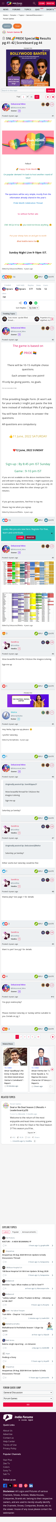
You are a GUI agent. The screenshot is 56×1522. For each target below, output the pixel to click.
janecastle (45, 1377)
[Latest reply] (34, 1141)
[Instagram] (20, 1486)
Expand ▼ (31, 1133)
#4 (53, 654)
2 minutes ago (33, 1318)
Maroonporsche (43, 1288)
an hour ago (29, 1288)
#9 (53, 944)
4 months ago (18, 1141)
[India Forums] (14, 3)
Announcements (29, 1232)
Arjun (8, 1353)
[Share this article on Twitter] (30, 303)
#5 (53, 724)
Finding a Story (9, 1357)
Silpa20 (46, 1335)
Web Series (10, 1340)
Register (50, 3)
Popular (15, 1232)
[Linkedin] (31, 1486)
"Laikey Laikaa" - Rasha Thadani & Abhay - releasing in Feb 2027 (26, 1299)
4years (9, 288)
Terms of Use (10, 1444)
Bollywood (10, 1281)
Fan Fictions (10, 1238)
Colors (6, 1467)
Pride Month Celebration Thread (28, 203)
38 (38, 1037)
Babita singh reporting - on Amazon (19, 1344)
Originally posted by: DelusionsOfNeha (23, 845)
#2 (53, 339)
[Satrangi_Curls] (4, 289)
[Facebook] (5, 1486)
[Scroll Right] (52, 319)
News (5, 9)
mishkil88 (45, 1348)
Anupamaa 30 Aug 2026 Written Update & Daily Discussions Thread (24, 1256)
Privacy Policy (9, 1448)
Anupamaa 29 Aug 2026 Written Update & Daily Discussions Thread (24, 1372)
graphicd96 (45, 1245)
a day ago (35, 1348)
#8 (53, 891)
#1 (53, 116)
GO (37, 97)
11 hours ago (36, 1361)
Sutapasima (44, 1262)
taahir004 (45, 1318)
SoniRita (29, 1141)
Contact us (8, 1437)
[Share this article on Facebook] (25, 303)
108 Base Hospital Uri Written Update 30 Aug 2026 (25, 1271)
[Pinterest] (26, 1486)
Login (41, 3)
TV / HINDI (8, 1068)
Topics (27, 9)
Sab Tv (6, 1474)
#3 (53, 557)
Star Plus (7, 1459)
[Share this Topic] (20, 303)
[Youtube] (15, 1486)
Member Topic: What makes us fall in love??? (23, 1284)
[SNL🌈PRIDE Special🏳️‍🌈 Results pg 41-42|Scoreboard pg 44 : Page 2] (48, 97)
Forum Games (13, 32)
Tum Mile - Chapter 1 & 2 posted (17, 1314)
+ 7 (52, 712)
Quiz (37, 9)
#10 (52, 996)
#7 (53, 838)
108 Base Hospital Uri (14, 1267)
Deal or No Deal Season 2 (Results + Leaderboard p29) (28, 1109)
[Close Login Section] (52, 533)
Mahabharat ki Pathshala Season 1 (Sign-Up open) (22, 1329)
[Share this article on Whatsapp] (36, 303)
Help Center (9, 1441)
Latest (6, 1232)
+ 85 (52, 642)
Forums (16, 9)
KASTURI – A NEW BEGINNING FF (16, 1241)
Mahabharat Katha (13, 1324)
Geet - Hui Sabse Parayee (15, 1311)
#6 (53, 777)
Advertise (7, 1434)
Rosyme (46, 1305)
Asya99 (46, 1361)
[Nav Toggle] (3, 3)
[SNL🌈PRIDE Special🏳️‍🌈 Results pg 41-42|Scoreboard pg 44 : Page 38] (53, 97)
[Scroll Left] (3, 319)
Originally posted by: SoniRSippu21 (21, 784)
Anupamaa (10, 1251)
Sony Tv (7, 1470)
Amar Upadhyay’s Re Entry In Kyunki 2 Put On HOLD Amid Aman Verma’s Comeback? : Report (14, 1076)
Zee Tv (6, 1463)
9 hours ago (36, 1305)
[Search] (34, 3)
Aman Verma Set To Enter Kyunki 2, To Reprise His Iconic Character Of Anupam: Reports (42, 1076)
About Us (7, 1430)
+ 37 (52, 104)
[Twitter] (10, 1486)
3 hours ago (33, 1245)
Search (50, 90)
